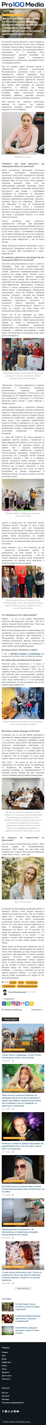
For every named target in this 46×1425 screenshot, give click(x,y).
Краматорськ (9, 986)
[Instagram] (13, 1003)
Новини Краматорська (28, 986)
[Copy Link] (32, 1003)
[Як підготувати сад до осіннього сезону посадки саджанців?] (8, 1306)
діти (21, 982)
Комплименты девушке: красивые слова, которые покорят (27, 1330)
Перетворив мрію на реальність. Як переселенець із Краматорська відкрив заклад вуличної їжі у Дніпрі (20, 1232)
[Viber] (18, 1003)
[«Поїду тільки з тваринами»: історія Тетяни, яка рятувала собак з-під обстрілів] (23, 1038)
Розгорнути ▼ (37, 1010)
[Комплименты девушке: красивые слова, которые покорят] (8, 1330)
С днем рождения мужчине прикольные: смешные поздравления (27, 1318)
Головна (5, 11)
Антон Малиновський (17, 992)
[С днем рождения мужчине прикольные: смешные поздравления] (8, 1318)
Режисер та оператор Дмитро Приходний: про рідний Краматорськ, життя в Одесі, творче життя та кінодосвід (23, 1146)
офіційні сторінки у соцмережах (25, 653)
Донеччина (32, 982)
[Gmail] (22, 1003)
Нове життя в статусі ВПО (18, 11)
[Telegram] (27, 1003)
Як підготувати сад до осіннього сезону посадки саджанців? (27, 1306)
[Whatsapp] (9, 1003)
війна (14, 982)
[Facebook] (4, 1003)
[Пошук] (41, 4)
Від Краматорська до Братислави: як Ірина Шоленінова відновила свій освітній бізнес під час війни (23, 1189)
